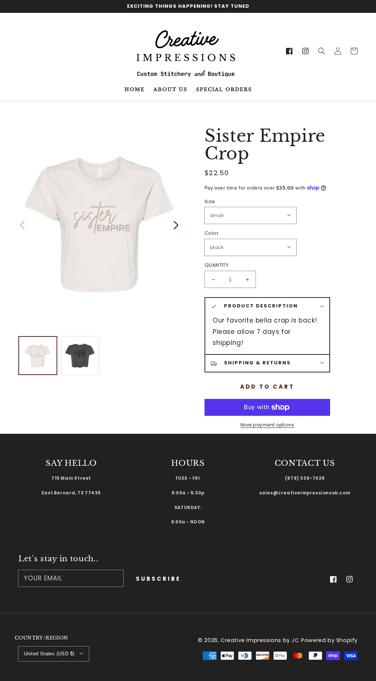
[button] (322, 51)
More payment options (267, 425)
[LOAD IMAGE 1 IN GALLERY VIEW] (37, 355)
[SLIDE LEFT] (22, 224)
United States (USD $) (49, 653)
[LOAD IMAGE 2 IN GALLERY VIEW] (80, 355)
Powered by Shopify (329, 640)
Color (211, 233)
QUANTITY (216, 265)
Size (210, 201)
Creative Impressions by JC (260, 640)
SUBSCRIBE (158, 579)
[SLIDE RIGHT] (175, 224)
